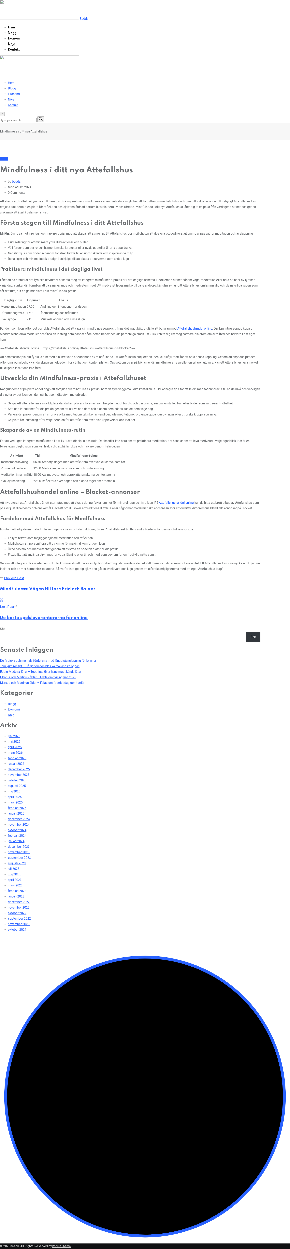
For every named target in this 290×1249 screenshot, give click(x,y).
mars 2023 (15, 885)
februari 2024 (17, 835)
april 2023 (15, 880)
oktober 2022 (17, 913)
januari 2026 (16, 764)
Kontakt (14, 49)
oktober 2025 (17, 780)
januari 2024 (16, 841)
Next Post (7, 607)
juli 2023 (14, 869)
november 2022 (19, 907)
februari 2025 (17, 808)
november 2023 (19, 852)
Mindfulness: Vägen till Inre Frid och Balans (47, 589)
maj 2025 (14, 791)
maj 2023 (14, 874)
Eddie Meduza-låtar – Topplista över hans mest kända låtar (40, 672)
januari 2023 (16, 896)
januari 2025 (16, 813)
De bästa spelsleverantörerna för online (44, 618)
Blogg (12, 33)
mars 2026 (15, 753)
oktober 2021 (17, 929)
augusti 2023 (17, 863)
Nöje (11, 44)
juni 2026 (14, 736)
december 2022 (19, 902)
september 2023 (19, 858)
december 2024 (19, 819)
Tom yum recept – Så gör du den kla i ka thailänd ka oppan (40, 666)
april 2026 (15, 747)
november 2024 (19, 824)
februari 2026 (17, 758)
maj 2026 (14, 741)
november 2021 (19, 924)
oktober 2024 (17, 830)
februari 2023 (17, 891)
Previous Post (14, 578)
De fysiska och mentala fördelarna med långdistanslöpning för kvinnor (48, 661)
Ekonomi (14, 38)
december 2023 (19, 847)
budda (16, 181)
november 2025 (19, 775)
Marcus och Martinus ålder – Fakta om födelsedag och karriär (42, 683)
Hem (11, 27)
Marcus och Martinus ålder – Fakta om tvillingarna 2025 (38, 677)
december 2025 (19, 769)
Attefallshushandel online (194, 328)
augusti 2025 (17, 786)
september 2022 (19, 918)
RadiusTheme (61, 1246)
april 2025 (15, 797)
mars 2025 (15, 802)
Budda (84, 19)
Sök (2, 629)
